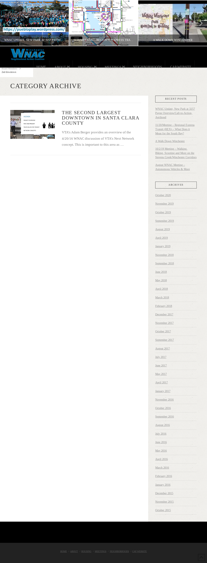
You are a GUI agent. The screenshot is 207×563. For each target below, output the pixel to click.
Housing (86, 551)
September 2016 (164, 416)
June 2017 (161, 365)
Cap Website (139, 551)
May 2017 (161, 374)
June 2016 (161, 442)
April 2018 (161, 288)
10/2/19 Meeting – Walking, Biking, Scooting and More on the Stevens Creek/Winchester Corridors (175, 153)
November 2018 (164, 254)
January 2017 (162, 391)
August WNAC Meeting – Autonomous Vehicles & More (172, 167)
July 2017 (160, 357)
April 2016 (161, 459)
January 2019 (162, 246)
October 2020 (163, 195)
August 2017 (162, 348)
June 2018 (161, 271)
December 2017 (164, 314)
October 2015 (163, 510)
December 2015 (164, 493)
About (74, 551)
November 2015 (164, 501)
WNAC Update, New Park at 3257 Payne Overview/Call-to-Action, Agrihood (175, 113)
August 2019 (162, 229)
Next (198, 23)
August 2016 (162, 425)
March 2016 (162, 467)
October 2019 (163, 212)
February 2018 (163, 306)
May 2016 (161, 450)
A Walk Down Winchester (170, 141)
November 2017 (164, 322)
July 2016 (160, 433)
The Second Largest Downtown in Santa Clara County (100, 118)
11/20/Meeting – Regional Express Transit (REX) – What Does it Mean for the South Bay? (174, 129)
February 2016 (163, 476)
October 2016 (163, 408)
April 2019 (161, 237)
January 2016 (162, 484)
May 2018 (161, 280)
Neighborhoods (119, 551)
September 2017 (164, 339)
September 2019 (164, 220)
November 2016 (164, 399)
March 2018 (162, 297)
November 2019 (164, 203)
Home (63, 551)
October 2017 (163, 331)
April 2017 (161, 382)
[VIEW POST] (32, 124)
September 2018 (164, 263)
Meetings (100, 551)
